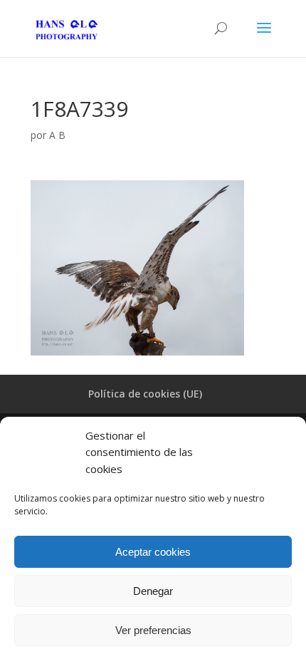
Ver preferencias (153, 630)
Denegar (153, 591)
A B (57, 135)
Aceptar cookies (153, 552)
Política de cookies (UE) (145, 393)
